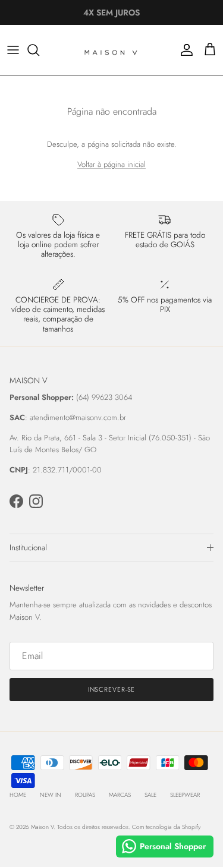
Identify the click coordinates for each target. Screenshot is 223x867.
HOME (18, 794)
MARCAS (120, 794)
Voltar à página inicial (111, 164)
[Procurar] (39, 50)
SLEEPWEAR (185, 794)
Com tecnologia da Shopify (166, 826)
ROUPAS (85, 794)
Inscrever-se (112, 689)
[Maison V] (112, 50)
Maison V (42, 826)
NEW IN (50, 794)
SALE (150, 794)
